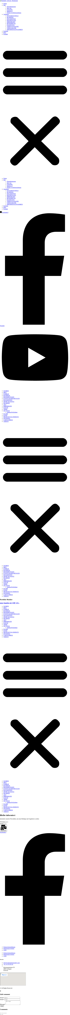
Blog (4, 32)
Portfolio (5, 31)
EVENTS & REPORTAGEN (11, 398)
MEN (4, 392)
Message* (2, 1004)
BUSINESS (10, 17)
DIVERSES (6, 418)
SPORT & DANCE (8, 401)
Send (2, 1006)
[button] (35, 106)
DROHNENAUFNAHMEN (15, 29)
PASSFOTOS (11, 25)
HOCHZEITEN (11, 19)
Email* (2, 999)
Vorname (2, 822)
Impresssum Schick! (8, 948)
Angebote (6, 14)
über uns (9, 8)
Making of (9, 11)
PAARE (5, 414)
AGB (4, 950)
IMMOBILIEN (11, 22)
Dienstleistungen (11, 6)
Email (2, 823)
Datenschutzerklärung (9, 947)
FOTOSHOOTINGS (12, 16)
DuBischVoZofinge (12, 412)
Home (5, 3)
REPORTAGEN (11, 20)
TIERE (5, 409)
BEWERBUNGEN (8, 397)
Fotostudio (10, 9)
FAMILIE (6, 394)
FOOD (5, 415)
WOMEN (6, 391)
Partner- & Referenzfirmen (14, 13)
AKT (4, 404)
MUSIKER (6, 403)
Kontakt (5, 34)
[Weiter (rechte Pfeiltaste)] (2, 1014)
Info (4, 5)
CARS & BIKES (8, 420)
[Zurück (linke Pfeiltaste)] (0, 1014)
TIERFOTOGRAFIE (13, 26)
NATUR (5, 407)
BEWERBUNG (11, 23)
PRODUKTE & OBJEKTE (11, 417)
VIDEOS (6, 421)
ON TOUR (6, 410)
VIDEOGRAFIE (11, 28)
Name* (2, 997)
